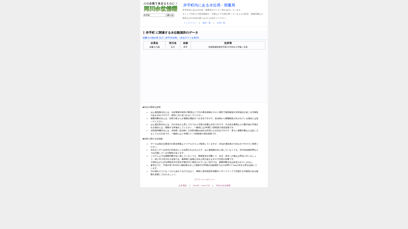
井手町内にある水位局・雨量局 (209, 5)
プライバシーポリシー (204, 179)
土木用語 (182, 185)
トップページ (190, 23)
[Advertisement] (204, 78)
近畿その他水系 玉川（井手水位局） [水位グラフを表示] (171, 37)
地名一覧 (206, 23)
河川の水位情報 (223, 185)
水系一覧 (221, 23)
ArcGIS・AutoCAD (201, 185)
